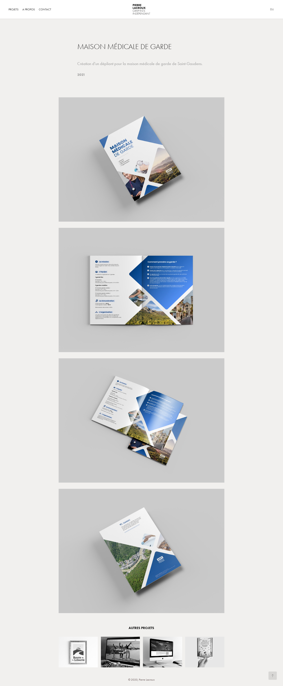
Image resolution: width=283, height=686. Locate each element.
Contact (45, 9)
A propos (28, 9)
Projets (13, 9)
